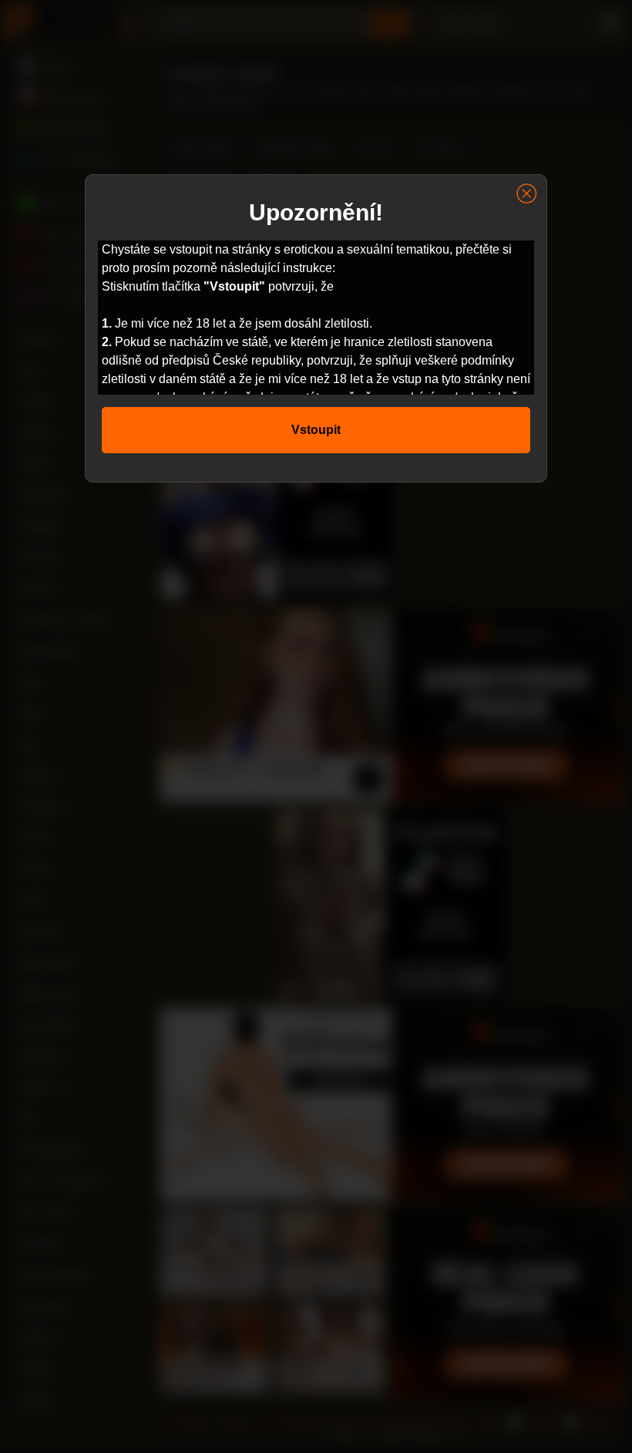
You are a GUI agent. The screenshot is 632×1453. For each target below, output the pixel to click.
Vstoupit (316, 429)
